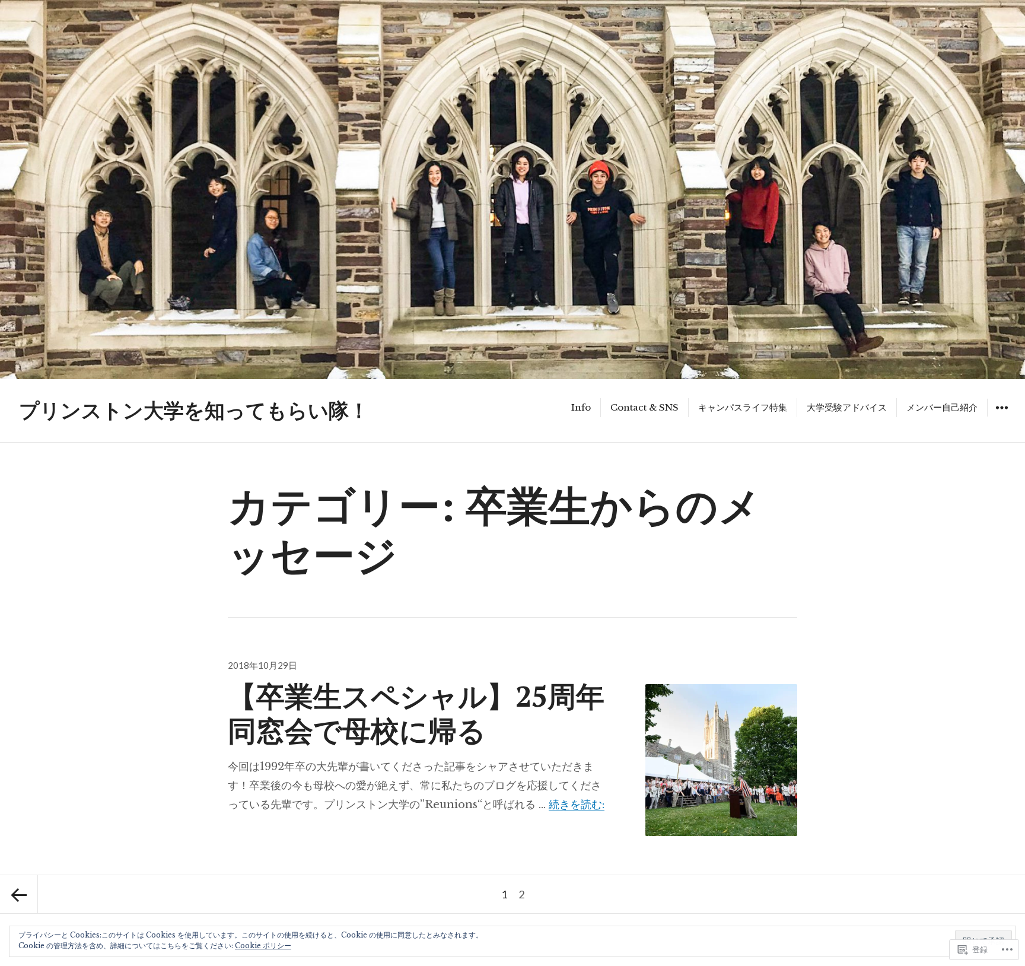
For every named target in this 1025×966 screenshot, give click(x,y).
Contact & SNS (644, 407)
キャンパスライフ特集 (742, 407)
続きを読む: (576, 804)
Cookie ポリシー (263, 945)
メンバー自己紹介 (942, 407)
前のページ (19, 894)
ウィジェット (1001, 416)
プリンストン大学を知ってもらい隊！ (194, 410)
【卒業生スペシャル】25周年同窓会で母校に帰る (416, 713)
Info (581, 407)
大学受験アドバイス (847, 407)
